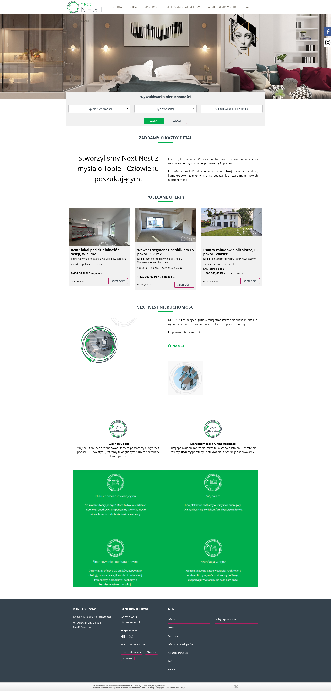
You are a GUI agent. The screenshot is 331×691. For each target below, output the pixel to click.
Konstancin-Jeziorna (132, 652)
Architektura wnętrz (222, 6)
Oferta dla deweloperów (183, 6)
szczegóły (118, 284)
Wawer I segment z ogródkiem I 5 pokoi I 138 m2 (99, 251)
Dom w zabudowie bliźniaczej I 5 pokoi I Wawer (164, 251)
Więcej (177, 120)
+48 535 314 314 (129, 617)
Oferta (117, 6)
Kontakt (83, 20)
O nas (133, 6)
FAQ (247, 6)
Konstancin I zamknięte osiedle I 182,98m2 (231, 251)
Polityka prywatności (226, 619)
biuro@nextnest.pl (130, 622)
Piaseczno (151, 652)
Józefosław (127, 658)
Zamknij (236, 686)
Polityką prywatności (156, 685)
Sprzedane (152, 6)
